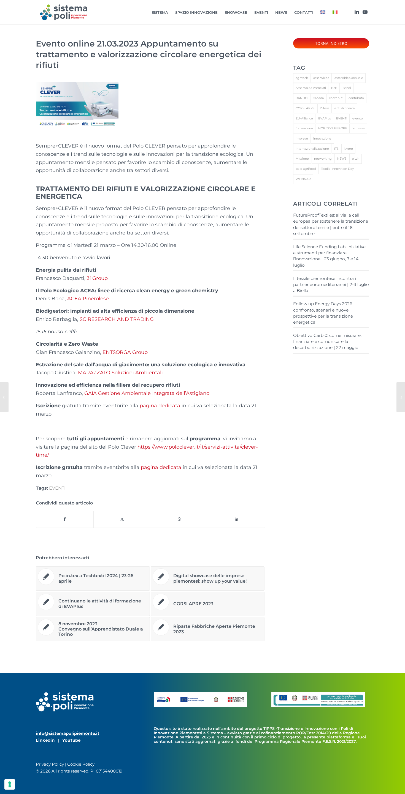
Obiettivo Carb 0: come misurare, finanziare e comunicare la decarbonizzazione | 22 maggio (327, 341)
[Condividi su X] (122, 519)
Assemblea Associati (311, 88)
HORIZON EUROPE (332, 128)
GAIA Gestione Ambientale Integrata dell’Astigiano (146, 393)
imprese (302, 138)
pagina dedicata (160, 406)
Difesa (324, 108)
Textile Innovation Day (337, 169)
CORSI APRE (305, 108)
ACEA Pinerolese (88, 299)
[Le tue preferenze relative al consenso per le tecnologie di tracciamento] (9, 784)
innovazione (322, 138)
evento (357, 118)
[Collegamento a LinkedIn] (357, 12)
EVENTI (57, 488)
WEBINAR (303, 179)
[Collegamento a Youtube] (365, 12)
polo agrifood (306, 169)
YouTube (71, 740)
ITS (336, 149)
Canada (318, 98)
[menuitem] (160, 12)
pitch (355, 158)
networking (323, 158)
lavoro (348, 149)
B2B (334, 88)
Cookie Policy (80, 764)
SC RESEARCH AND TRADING (117, 319)
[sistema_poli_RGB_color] (63, 12)
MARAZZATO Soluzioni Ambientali (120, 373)
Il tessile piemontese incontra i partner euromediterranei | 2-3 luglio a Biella (331, 284)
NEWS (342, 158)
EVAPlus (324, 118)
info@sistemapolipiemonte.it (67, 733)
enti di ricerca (344, 108)
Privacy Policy (50, 764)
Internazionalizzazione (312, 149)
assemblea (321, 78)
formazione (304, 128)
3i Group (97, 278)
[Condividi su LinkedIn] (236, 519)
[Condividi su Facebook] (64, 519)
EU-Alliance (304, 118)
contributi (336, 98)
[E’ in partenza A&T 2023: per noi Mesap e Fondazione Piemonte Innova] (4, 397)
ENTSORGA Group (125, 352)
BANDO (301, 98)
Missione (302, 158)
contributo (356, 98)
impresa (358, 128)
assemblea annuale (348, 78)
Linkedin (45, 740)
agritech (302, 78)
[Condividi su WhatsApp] (179, 519)
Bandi (346, 88)
